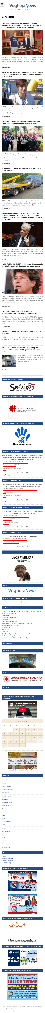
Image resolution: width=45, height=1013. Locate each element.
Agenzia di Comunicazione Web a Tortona (22, 770)
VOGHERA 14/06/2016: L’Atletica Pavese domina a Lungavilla (21, 332)
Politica (4, 818)
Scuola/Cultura (6, 821)
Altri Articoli (5, 780)
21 (10, 741)
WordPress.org (6, 863)
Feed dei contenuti (7, 858)
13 (4, 737)
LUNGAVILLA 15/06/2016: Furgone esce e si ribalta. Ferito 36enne (22, 169)
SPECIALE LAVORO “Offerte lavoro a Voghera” (16, 638)
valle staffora (6, 831)
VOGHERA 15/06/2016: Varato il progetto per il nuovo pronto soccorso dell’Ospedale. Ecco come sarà (21, 349)
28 (10, 745)
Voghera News (6, 847)
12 (40, 733)
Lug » (8, 748)
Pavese (4, 812)
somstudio (11, 1010)
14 (10, 737)
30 (22, 745)
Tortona (4, 828)
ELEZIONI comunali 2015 (9, 621)
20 (4, 741)
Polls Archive (6, 475)
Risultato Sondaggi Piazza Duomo (12, 636)
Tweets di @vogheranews (22, 602)
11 (34, 733)
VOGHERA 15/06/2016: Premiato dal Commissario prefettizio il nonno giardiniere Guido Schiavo (21, 122)
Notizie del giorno (7, 802)
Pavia (3, 815)
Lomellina (5, 799)
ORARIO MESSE (7, 630)
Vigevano (4, 841)
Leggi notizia (6, 67)
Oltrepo (4, 809)
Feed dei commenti (8, 861)
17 (28, 737)
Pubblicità (5, 632)
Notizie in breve (6, 805)
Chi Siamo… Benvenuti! (9, 617)
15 (16, 737)
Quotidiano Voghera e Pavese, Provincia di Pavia (17, 634)
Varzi (3, 837)
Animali (4, 783)
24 (28, 741)
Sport (3, 825)
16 (22, 737)
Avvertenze (5, 615)
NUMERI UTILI (6, 627)
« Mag (3, 748)
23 (22, 741)
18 (34, 737)
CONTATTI (5, 619)
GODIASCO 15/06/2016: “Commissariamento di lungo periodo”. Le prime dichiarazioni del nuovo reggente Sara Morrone (22, 74)
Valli (3, 834)
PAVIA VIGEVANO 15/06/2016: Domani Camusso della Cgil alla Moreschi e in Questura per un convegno (22, 265)
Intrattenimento (6, 796)
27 (4, 745)
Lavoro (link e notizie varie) (10, 625)
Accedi (4, 856)
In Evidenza (5, 793)
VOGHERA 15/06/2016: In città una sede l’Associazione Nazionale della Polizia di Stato (19, 312)
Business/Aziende (7, 789)
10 (28, 733)
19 (40, 737)
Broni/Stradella (6, 786)
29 (16, 745)
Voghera (4, 844)
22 (16, 741)
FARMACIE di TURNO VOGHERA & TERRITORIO (17, 623)
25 (34, 741)
